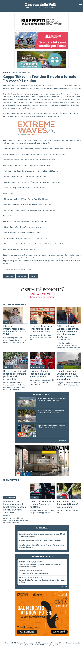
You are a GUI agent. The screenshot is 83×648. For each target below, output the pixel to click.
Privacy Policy (49, 645)
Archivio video (63, 441)
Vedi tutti (64, 587)
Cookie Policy (59, 645)
